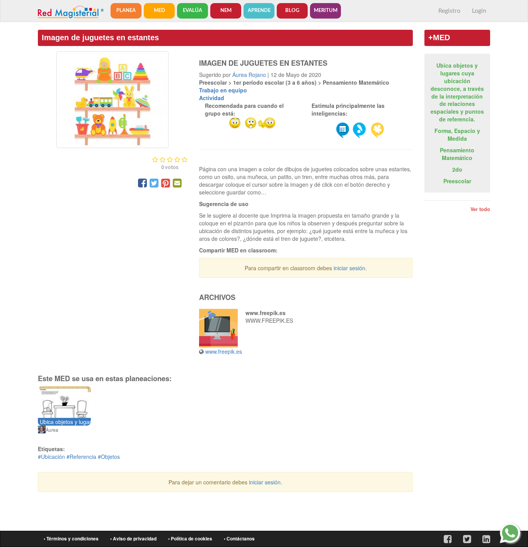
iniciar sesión (349, 268)
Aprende (259, 10)
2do (457, 169)
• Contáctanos (239, 538)
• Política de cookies (190, 538)
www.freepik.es (223, 351)
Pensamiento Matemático (457, 154)
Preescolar (457, 181)
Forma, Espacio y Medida (457, 134)
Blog (292, 10)
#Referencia (81, 456)
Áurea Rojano (249, 74)
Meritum (325, 10)
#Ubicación (51, 456)
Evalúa (192, 10)
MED (159, 10)
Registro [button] (449, 11)
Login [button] (479, 11)
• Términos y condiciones (71, 538)
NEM (226, 10)
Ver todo (480, 209)
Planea (126, 10)
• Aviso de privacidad (133, 538)
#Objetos (109, 456)
